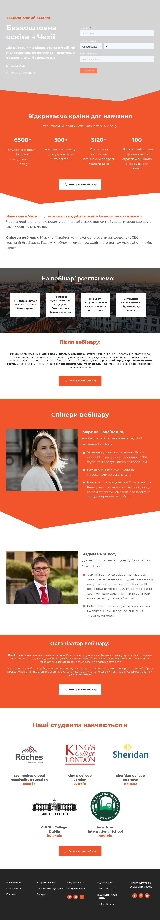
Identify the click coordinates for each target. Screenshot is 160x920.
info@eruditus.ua (76, 888)
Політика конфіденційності (51, 888)
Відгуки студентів (46, 882)
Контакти (11, 894)
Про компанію (14, 882)
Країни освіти (13, 888)
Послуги (41, 894)
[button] (80, 184)
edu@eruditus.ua (75, 882)
